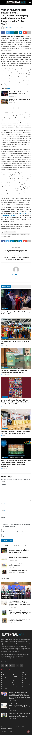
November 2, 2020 (19, 27)
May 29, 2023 (4, 435)
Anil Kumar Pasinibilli (10, 232)
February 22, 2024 (5, 374)
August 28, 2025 (13, 96)
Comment (4, 484)
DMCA (23, 726)
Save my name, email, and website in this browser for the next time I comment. (16, 525)
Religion (14, 689)
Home (2, 7)
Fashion (3, 687)
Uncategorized (26, 685)
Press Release (15, 687)
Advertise (10, 726)
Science (24, 673)
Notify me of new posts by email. (9, 536)
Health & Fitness (16, 677)
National (7, 7)
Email (3, 510)
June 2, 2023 (4, 406)
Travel (23, 683)
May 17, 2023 (4, 468)
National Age (9, 27)
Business (3, 681)
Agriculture (4, 673)
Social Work (25, 675)
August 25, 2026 (6, 597)
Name (3, 504)
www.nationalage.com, (6, 639)
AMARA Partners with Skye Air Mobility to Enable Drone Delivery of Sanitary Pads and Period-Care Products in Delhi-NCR (20, 612)
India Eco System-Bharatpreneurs (10, 234)
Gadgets (14, 675)
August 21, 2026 (12, 622)
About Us (3, 726)
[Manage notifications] (28, 731)
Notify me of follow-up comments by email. (12, 531)
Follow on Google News (6, 728)
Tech (23, 681)
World (23, 687)
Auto (2, 679)
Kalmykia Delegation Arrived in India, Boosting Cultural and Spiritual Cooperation (19, 93)
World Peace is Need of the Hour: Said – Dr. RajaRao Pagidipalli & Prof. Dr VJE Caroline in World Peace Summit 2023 (15, 402)
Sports (23, 677)
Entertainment (4, 685)
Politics (14, 685)
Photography (15, 683)
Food (13, 673)
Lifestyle (14, 679)
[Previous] (14, 108)
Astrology (3, 677)
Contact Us (17, 726)
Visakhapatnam (6, 236)
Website (3, 517)
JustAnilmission (25, 234)
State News (25, 679)
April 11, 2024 (13, 102)
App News (3, 675)
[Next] (17, 108)
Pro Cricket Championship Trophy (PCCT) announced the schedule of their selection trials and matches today (19, 550)
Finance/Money (5, 689)
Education (3, 683)
